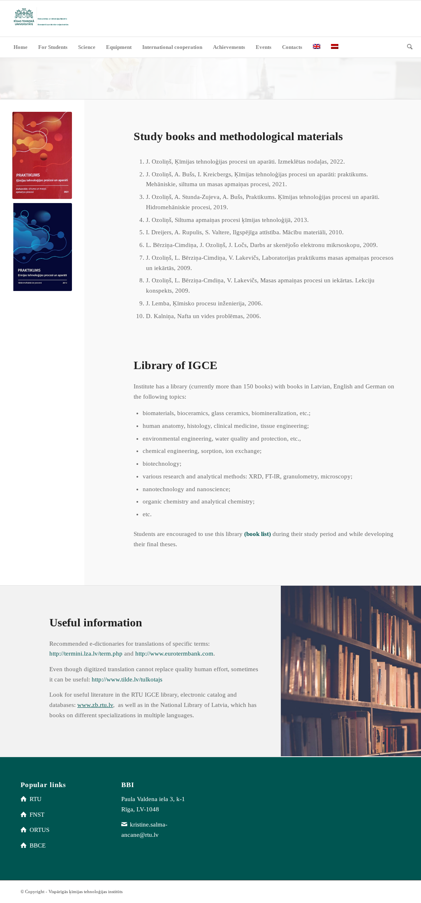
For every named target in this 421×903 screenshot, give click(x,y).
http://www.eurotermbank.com (174, 653)
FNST (37, 814)
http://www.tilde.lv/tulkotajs (127, 679)
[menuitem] (20, 47)
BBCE (38, 845)
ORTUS (39, 830)
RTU (36, 799)
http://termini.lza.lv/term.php (86, 653)
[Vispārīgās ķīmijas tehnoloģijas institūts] (40, 18)
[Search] (407, 47)
